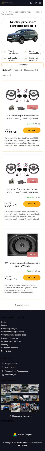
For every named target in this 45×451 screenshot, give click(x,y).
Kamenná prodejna (9, 328)
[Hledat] (30, 3)
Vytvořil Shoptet (25, 435)
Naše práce (6, 351)
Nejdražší (18, 70)
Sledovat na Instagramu (22, 416)
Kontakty (4, 325)
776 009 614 (10, 367)
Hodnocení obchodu (9, 348)
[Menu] (40, 3)
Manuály (4, 344)
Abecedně (6, 75)
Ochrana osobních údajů (11, 341)
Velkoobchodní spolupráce (12, 332)
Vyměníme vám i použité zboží (13, 335)
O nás (3, 322)
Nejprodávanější (31, 70)
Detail (32, 130)
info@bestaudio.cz (12, 363)
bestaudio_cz (10, 375)
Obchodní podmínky (9, 338)
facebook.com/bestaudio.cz (16, 371)
